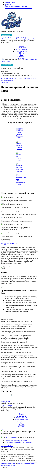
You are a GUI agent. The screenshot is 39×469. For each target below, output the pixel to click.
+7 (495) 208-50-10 (7, 37)
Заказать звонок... (7, 64)
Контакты (21, 58)
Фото (21, 55)
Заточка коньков (21, 49)
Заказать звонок (6, 35)
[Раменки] (18, 402)
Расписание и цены (21, 51)
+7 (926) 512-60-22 (20, 37)
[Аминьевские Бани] (6, 402)
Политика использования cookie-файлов (18, 8)
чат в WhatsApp (11, 437)
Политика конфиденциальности (16, 6)
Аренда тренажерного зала (21, 182)
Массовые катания (7, 80)
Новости (21, 56)
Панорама (4, 82)
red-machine (9, 4)
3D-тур (21, 53)
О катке (21, 46)
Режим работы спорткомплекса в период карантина (18, 78)
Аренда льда (21, 47)
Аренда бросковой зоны (19, 136)
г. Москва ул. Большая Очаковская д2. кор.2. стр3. (18, 39)
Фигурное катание (9, 243)
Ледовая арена (10, 2)
